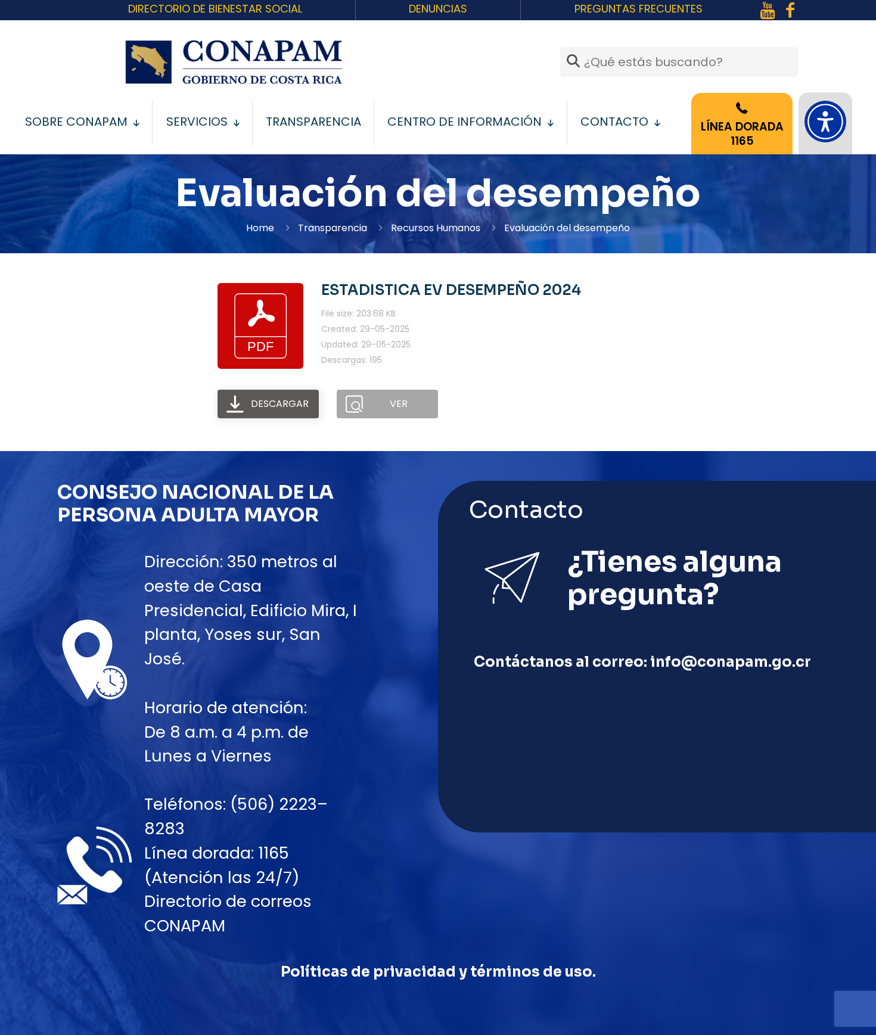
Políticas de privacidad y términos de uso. (438, 972)
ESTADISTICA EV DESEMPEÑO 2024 (451, 290)
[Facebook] (767, 10)
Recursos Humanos (435, 228)
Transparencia (332, 228)
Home (260, 228)
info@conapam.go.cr (730, 662)
